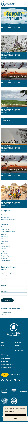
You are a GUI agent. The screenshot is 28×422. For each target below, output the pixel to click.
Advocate (4, 215)
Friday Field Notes (10, 28)
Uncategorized (5, 261)
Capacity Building (6, 217)
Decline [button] (15, 418)
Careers (18, 346)
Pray (2, 342)
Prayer (3, 251)
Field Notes (3, 25)
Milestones (4, 239)
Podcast (3, 248)
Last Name (3, 285)
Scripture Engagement (7, 256)
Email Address (4, 291)
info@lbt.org (4, 355)
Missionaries (4, 241)
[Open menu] (25, 3)
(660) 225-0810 (5, 358)
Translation (4, 258)
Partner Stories (5, 246)
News (8, 25)
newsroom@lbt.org (6, 312)
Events (3, 222)
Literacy (3, 234)
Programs (4, 253)
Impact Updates (5, 229)
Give (2, 227)
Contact (18, 342)
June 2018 (5, 121)
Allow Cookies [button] (15, 415)
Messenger (4, 236)
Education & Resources (8, 219)
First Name (3, 279)
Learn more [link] (11, 411)
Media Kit (3, 314)
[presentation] (14, 16)
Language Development (8, 232)
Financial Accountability (20, 349)
